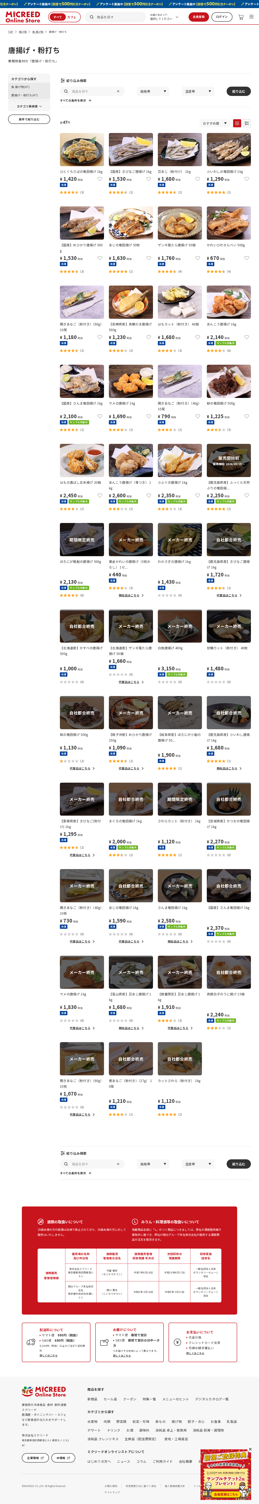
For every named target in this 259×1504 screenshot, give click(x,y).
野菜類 (121, 1421)
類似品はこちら (129, 595)
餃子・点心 (196, 1421)
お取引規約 (111, 1486)
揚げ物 (23, 31)
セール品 (110, 1399)
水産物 (92, 1421)
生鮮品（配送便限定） (141, 1438)
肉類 (107, 1421)
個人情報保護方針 (175, 1486)
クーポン (130, 1399)
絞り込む (238, 91)
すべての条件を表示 (73, 100)
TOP (10, 31)
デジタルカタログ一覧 (212, 1399)
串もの (160, 1421)
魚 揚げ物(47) (20, 87)
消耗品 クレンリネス (103, 1438)
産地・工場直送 (176, 1438)
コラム (141, 1461)
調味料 (144, 1430)
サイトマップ (112, 1492)
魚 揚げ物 (37, 31)
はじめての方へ (99, 1461)
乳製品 (232, 1421)
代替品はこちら (227, 595)
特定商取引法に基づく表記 (141, 1486)
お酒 (129, 1430)
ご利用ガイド (163, 1461)
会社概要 (185, 1461)
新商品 (92, 1399)
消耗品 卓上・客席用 (171, 1430)
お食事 (216, 1421)
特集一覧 (149, 1399)
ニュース (123, 1461)
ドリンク (114, 1430)
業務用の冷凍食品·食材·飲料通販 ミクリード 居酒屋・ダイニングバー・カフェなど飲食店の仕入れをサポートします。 (44, 1414)
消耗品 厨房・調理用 (208, 1430)
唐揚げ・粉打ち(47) (24, 95)
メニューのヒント (175, 1399)
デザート (94, 1430)
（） (82, 192)
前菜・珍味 (141, 1421)
